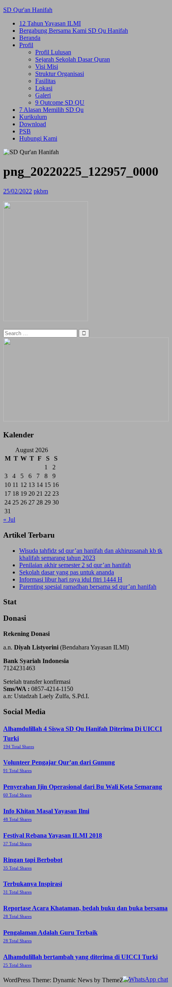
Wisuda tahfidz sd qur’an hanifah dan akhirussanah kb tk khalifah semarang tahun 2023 (90, 554)
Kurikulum (33, 116)
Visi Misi (46, 66)
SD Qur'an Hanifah (27, 9)
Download (32, 124)
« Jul (9, 519)
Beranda (29, 37)
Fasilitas (45, 80)
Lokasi (43, 88)
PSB (25, 131)
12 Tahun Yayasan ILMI (50, 23)
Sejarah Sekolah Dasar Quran (72, 59)
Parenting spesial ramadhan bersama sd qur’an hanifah (87, 586)
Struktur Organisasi (59, 73)
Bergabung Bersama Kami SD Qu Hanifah (73, 30)
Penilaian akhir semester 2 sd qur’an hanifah (75, 565)
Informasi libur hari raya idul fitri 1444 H (70, 579)
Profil (26, 45)
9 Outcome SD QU (59, 102)
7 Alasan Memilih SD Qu (51, 109)
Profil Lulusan (53, 52)
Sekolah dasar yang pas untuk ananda (66, 572)
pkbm (41, 191)
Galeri (43, 95)
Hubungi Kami (38, 138)
